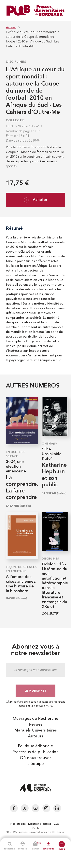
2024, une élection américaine (16, 466)
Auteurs (35, 736)
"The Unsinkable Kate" (52, 454)
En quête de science (15, 454)
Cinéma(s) (49, 443)
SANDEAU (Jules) (54, 493)
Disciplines (16, 61)
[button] (62, 844)
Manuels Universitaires (35, 731)
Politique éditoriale (35, 746)
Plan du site (18, 824)
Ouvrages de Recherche (35, 719)
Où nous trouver (35, 758)
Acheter (40, 200)
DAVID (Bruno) (16, 598)
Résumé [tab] (14, 228)
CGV (57, 824)
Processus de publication (35, 752)
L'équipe (35, 764)
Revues (35, 725)
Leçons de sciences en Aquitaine (21, 569)
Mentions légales (39, 824)
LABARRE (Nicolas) (19, 505)
